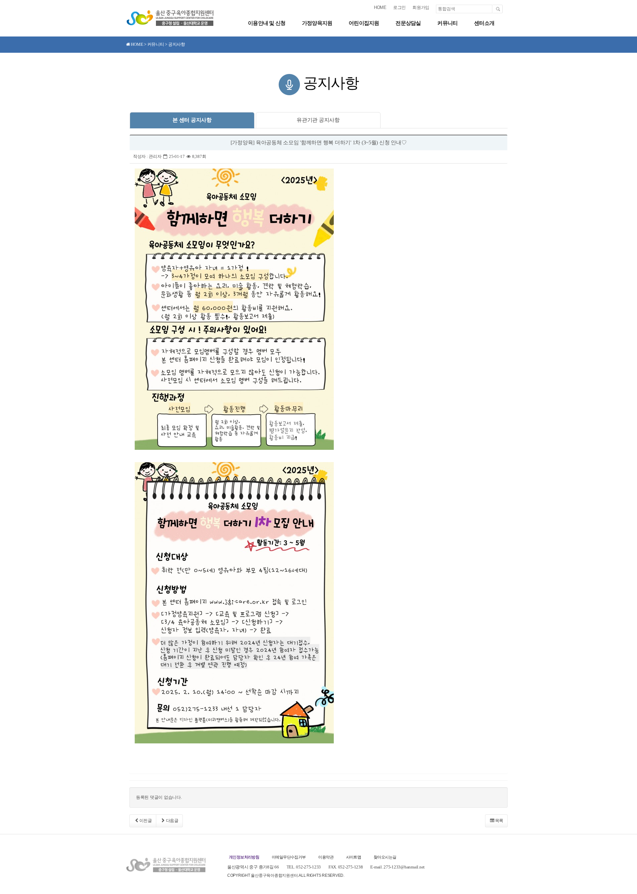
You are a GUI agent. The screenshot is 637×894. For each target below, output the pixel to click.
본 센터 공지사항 (192, 120)
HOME (380, 7)
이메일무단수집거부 (289, 857)
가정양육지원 (317, 23)
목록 (499, 820)
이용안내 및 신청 (266, 23)
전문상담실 (408, 23)
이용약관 (325, 857)
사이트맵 (353, 857)
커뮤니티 (447, 23)
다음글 (172, 820)
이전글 (145, 820)
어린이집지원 (364, 23)
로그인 (399, 7)
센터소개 (484, 23)
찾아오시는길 (385, 857)
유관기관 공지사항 (318, 120)
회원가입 (420, 7)
